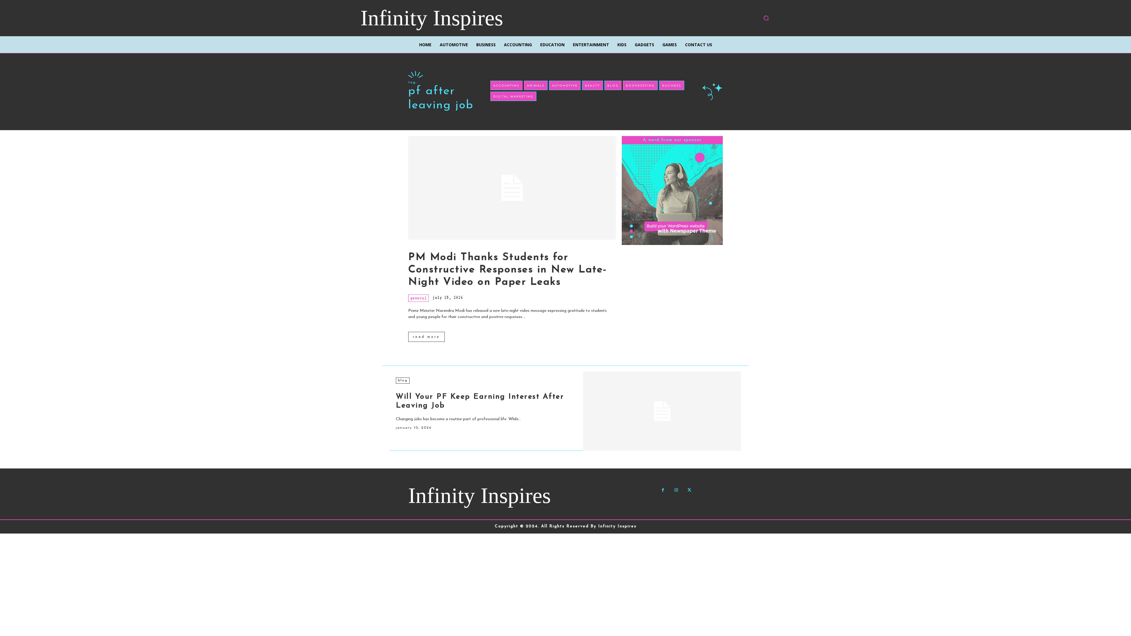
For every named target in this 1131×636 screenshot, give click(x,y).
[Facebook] (663, 490)
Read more (426, 337)
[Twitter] (689, 490)
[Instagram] (676, 490)
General (418, 298)
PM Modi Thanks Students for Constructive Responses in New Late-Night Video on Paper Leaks (507, 269)
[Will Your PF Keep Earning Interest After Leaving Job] (662, 411)
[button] (766, 18)
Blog (403, 380)
